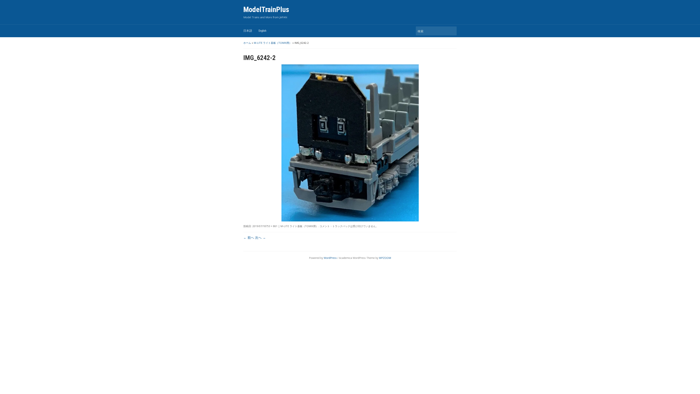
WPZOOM (385, 258)
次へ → (260, 237)
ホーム (247, 43)
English (262, 30)
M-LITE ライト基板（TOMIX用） (273, 43)
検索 (452, 31)
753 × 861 (271, 226)
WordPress (330, 258)
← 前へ (248, 237)
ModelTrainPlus (266, 9)
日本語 (247, 30)
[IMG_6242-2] (350, 143)
